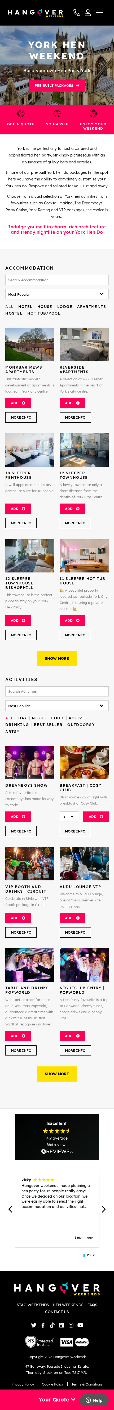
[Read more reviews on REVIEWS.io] (57, 1151)
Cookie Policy (53, 1384)
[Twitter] (33, 1325)
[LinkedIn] (61, 1325)
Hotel (25, 306)
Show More (57, 658)
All (9, 306)
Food (57, 718)
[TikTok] (52, 1325)
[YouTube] (80, 1325)
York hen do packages (67, 172)
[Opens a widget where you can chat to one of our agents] (94, 1400)
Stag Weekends (33, 1304)
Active (77, 718)
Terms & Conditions (87, 1384)
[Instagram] (71, 1325)
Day (22, 718)
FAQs (92, 1304)
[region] (56, 1209)
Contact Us (57, 1311)
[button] (10, 1209)
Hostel (13, 313)
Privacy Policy (22, 1384)
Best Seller (48, 724)
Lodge (64, 306)
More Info (21, 417)
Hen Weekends (68, 1304)
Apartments (91, 306)
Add (15, 403)
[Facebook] (43, 1325)
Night (39, 718)
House (44, 306)
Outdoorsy (81, 724)
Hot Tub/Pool (43, 313)
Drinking (17, 724)
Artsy (12, 731)
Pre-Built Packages (54, 85)
